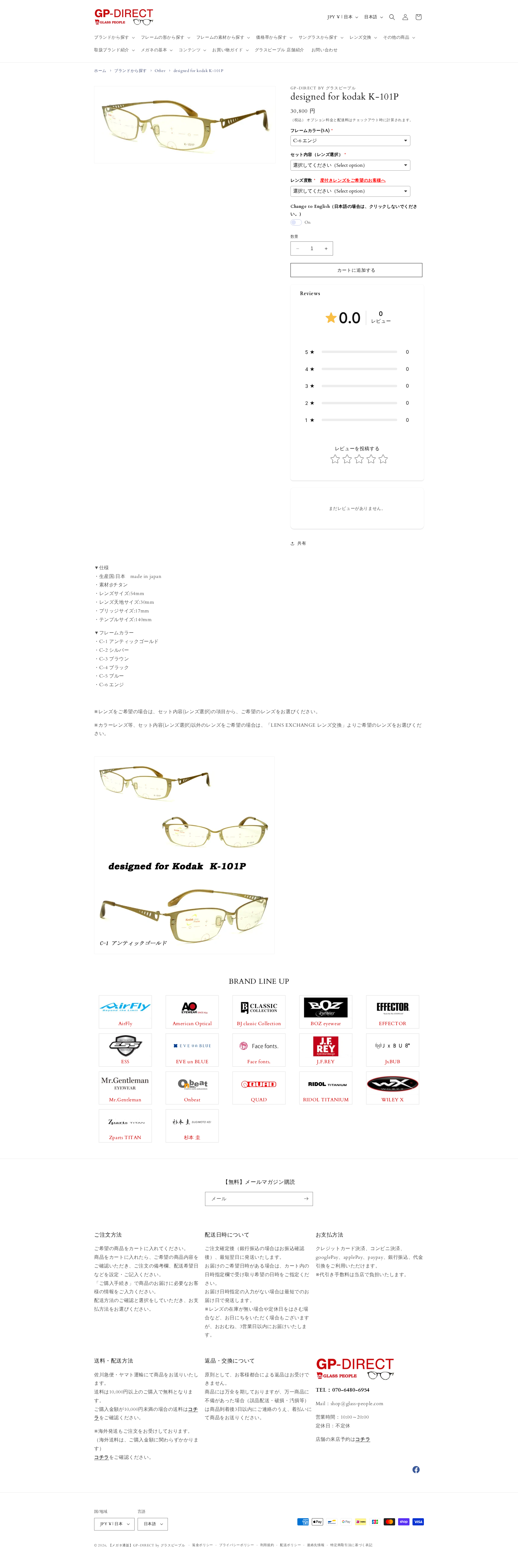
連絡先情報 (316, 1545)
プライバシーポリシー (236, 1545)
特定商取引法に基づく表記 (351, 1545)
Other (160, 70)
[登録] (306, 1199)
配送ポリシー (290, 1545)
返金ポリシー (202, 1545)
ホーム (100, 70)
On (308, 222)
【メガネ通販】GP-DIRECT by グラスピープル (147, 1545)
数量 (294, 236)
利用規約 (267, 1545)
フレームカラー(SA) (310, 130)
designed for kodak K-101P (199, 70)
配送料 (343, 120)
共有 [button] (301, 543)
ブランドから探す (130, 70)
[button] (114, 37)
